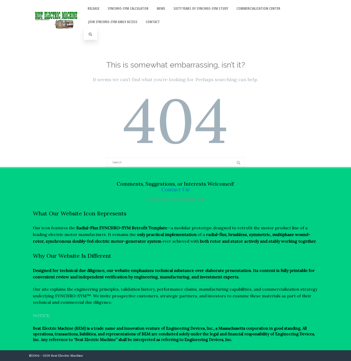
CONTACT (153, 21)
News (161, 8)
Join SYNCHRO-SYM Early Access (112, 21)
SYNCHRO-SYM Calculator (128, 8)
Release (93, 8)
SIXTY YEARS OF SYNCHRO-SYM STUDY (200, 8)
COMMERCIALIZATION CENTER (258, 8)
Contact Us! (175, 189)
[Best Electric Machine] (56, 34)
